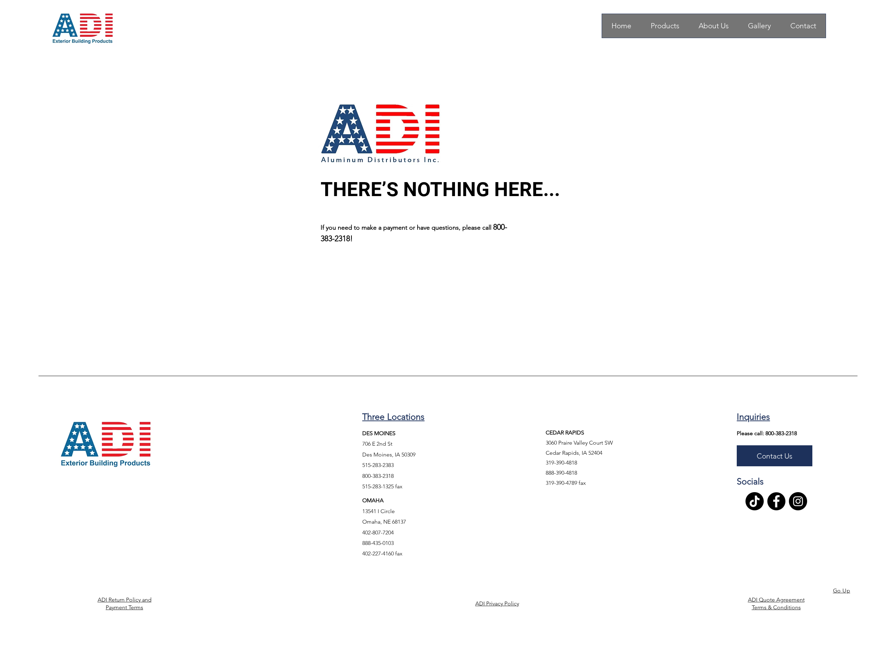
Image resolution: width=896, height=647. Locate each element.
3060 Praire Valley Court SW (579, 442)
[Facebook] (776, 501)
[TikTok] (755, 501)
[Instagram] (798, 501)
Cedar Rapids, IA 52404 (575, 453)
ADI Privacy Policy (497, 603)
